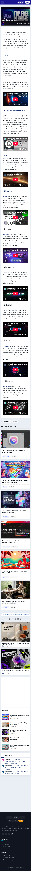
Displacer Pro (6, 272)
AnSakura (7, 516)
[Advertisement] (15, 692)
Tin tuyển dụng (7, 755)
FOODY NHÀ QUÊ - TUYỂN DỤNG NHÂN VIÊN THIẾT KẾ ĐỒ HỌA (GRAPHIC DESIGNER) (15, 761)
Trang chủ (9, 817)
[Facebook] (3, 834)
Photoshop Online (7, 855)
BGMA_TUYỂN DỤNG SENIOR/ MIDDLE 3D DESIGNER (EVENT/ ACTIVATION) (16, 767)
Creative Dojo (15, 310)
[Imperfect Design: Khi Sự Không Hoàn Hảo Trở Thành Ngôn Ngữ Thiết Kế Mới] (15, 632)
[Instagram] (6, 834)
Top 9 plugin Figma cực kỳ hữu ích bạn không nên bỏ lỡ (13, 451)
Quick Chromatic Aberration (14, 111)
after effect (7, 421)
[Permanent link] (9, 55)
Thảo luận (12, 639)
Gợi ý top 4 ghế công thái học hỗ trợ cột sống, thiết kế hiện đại (14, 602)
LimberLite (8, 191)
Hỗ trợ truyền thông (7, 860)
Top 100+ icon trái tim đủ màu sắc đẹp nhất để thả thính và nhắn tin (15, 481)
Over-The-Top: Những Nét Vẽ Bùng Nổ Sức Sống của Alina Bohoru (14, 572)
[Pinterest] (12, 834)
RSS (21, 820)
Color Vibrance (7, 346)
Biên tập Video (19, 23)
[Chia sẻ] (28, 29)
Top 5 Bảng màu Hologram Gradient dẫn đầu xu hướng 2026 (14, 511)
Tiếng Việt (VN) (13, 820)
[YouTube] (9, 834)
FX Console (6, 234)
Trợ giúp (22, 817)
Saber (6, 55)
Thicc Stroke (6, 386)
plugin (15, 421)
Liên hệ (16, 817)
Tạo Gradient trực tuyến (8, 857)
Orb (5, 155)
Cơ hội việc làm (6, 844)
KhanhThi (3, 646)
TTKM (6, 486)
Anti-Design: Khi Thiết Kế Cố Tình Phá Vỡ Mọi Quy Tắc (15, 670)
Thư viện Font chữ (7, 842)
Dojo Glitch (6, 310)
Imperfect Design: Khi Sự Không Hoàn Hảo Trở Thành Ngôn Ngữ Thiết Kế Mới (15, 644)
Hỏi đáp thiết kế (6, 847)
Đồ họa (4, 667)
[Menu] (2, 2)
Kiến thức (5, 639)
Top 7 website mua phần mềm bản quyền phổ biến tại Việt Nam (14, 542)
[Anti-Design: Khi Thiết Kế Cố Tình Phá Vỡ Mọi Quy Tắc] (15, 659)
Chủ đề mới (5, 710)
